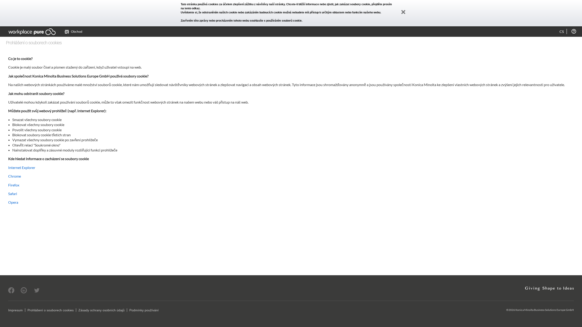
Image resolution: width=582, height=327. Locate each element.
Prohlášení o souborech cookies (51, 310)
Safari (12, 193)
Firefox (13, 185)
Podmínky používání (144, 310)
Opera (13, 202)
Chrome (14, 176)
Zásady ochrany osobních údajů (101, 310)
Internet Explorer (21, 167)
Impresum (15, 310)
